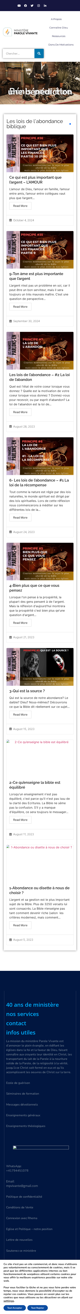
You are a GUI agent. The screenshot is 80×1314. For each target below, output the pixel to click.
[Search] (39, 53)
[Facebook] (25, 5)
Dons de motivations (60, 44)
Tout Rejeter (37, 1307)
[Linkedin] (45, 5)
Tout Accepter (14, 1307)
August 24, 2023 (24, 532)
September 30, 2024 (26, 321)
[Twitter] (32, 5)
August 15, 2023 (23, 729)
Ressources (58, 36)
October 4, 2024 (23, 220)
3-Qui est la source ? (27, 691)
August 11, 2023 (23, 834)
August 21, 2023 (23, 637)
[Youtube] (19, 5)
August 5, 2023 (23, 939)
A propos (56, 19)
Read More (20, 206)
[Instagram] (38, 5)
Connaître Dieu (58, 27)
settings (9, 1301)
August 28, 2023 (24, 426)
